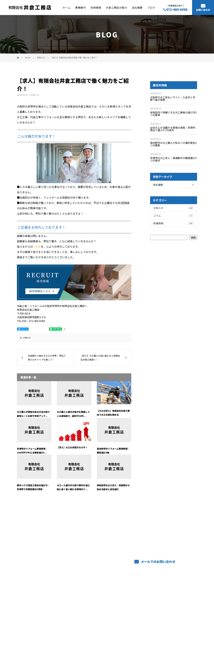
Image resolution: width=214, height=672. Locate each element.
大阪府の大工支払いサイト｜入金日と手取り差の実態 (172, 98)
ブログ (151, 7)
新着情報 (172, 223)
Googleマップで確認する (33, 634)
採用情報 (96, 7)
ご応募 (37, 246)
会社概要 (137, 7)
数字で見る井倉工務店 (139, 617)
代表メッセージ (172, 608)
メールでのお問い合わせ (157, 561)
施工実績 (94, 607)
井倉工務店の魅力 (116, 7)
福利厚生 (94, 617)
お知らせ (34, 94)
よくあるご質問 (135, 598)
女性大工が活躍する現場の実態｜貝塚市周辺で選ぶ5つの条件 (172, 129)
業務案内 (80, 7)
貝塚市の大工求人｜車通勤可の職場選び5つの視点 (173, 159)
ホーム (66, 7)
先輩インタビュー (173, 598)
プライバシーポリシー (184, 655)
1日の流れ (132, 602)
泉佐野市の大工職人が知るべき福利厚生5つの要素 (173, 144)
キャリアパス (133, 607)
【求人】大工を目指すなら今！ (72, 447)
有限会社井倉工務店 (33, 597)
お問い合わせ (203, 10)
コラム (172, 215)
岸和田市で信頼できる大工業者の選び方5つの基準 (173, 114)
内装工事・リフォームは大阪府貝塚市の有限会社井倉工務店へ (47, 654)
